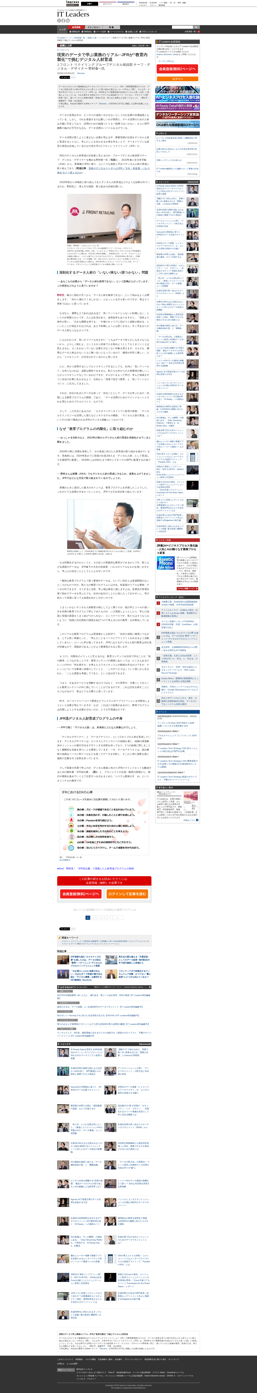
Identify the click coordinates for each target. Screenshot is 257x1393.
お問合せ (60, 1364)
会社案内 (118, 1359)
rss (68, 21)
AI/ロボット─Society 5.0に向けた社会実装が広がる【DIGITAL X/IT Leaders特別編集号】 (98, 1015)
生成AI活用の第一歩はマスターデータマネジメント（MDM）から (170, 293)
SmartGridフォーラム (175, 1372)
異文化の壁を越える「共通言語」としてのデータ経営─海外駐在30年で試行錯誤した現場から (134, 959)
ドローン (153, 5)
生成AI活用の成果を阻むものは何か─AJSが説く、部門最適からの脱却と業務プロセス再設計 (86, 1071)
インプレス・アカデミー (86, 1379)
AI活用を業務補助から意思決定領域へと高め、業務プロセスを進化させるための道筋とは (133, 1146)
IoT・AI (172, 3)
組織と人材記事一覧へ (141, 46)
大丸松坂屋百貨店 (120, 941)
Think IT (111, 1372)
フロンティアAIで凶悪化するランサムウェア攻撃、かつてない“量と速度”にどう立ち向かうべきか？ (135, 974)
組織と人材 (133, 31)
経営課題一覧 (79, 38)
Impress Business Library (167, 54)
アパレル (138, 941)
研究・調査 (182, 3)
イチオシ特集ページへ (186, 588)
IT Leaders (73, 14)
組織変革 (94, 941)
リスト (73, 77)
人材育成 (86, 941)
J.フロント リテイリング (71, 941)
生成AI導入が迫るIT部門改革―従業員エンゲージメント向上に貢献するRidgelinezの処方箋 (133, 1296)
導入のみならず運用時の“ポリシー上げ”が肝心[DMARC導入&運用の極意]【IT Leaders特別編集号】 (103, 1024)
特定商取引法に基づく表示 (155, 1359)
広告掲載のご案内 (105, 1359)
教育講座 (162, 5)
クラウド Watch (158, 1372)
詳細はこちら (189, 820)
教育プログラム (83, 944)
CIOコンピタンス (149, 31)
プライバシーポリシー (133, 1359)
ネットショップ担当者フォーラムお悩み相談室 (124, 1376)
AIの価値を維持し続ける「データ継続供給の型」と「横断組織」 (170, 328)
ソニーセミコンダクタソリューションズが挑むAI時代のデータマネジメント (133, 1202)
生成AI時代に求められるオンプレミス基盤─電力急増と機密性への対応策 (86, 1315)
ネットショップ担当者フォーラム (89, 1376)
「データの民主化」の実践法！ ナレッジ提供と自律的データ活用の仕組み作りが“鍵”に (134, 1165)
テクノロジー (94, 27)
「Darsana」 (102, 103)
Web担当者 (143, 3)
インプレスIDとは (166, 61)
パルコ (131, 941)
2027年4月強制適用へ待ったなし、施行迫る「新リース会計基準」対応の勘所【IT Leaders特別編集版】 (103, 996)
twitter (59, 21)
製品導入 (126, 4)
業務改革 (76, 31)
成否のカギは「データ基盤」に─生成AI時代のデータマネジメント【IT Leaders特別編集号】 (100, 1007)
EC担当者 (153, 3)
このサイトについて (65, 1359)
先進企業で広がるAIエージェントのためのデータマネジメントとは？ (133, 1240)
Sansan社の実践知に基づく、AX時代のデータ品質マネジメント (170, 234)
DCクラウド (107, 4)
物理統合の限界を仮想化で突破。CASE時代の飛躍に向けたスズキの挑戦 (133, 1221)
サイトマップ (173, 1359)
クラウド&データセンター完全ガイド (91, 1372)
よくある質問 (72, 1364)
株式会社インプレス (84, 1369)
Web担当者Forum (123, 1372)
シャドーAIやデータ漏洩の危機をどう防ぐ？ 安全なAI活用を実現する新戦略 (133, 1183)
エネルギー (143, 5)
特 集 (111, 27)
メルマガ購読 (90, 1359)
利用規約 (79, 1359)
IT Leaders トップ (64, 38)
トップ (62, 29)
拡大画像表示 (65, 860)
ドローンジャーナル (185, 1376)
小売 (110, 941)
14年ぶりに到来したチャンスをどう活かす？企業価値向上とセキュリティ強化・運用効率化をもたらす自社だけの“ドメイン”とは (170, 505)
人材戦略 (103, 941)
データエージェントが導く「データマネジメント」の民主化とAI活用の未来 (133, 1071)
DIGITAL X (171, 1376)
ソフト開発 (163, 3)
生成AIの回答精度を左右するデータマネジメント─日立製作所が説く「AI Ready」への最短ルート (86, 1221)
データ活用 (101, 31)
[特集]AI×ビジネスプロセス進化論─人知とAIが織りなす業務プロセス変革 (177, 549)
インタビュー (104, 38)
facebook (63, 21)
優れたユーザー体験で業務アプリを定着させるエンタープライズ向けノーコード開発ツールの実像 (86, 1258)
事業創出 (88, 31)
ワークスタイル (117, 31)
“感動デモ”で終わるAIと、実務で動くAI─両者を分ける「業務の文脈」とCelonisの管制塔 (133, 1052)
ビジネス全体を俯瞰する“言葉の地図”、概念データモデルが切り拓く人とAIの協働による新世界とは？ (87, 1183)
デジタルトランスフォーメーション (105, 944)
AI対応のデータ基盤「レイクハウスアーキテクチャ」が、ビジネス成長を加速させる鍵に (133, 1090)
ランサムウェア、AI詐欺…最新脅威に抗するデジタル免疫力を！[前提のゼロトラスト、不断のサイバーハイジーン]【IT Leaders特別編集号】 (104, 1034)
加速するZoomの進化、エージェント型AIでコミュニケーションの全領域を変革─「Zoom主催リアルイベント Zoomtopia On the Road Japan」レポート (134, 1280)
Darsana (80, 73)
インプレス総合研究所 (142, 1372)
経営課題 (76, 27)
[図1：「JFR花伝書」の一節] (104, 854)
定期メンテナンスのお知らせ (169, 160)
